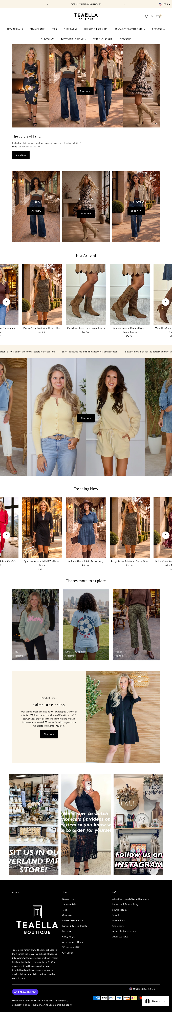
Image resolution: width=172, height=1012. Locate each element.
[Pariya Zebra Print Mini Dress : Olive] (42, 294)
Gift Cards (125, 39)
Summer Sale (37, 29)
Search (115, 915)
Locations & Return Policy (125, 904)
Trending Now (86, 489)
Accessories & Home (72, 39)
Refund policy (18, 1000)
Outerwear (70, 29)
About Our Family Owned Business (130, 899)
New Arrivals (15, 29)
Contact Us (118, 926)
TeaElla (34, 1005)
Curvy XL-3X (47, 39)
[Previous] (47, 4)
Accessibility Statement (124, 931)
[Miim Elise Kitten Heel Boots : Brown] (86, 294)
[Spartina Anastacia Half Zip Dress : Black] (42, 527)
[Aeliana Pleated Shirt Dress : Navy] (86, 527)
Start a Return (119, 910)
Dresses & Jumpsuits (96, 29)
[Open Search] (146, 16)
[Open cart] (158, 16)
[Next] (124, 4)
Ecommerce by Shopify (60, 1005)
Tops (54, 29)
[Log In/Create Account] (152, 16)
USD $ (165, 4)
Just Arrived (86, 256)
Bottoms (157, 29)
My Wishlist (118, 920)
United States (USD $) (144, 989)
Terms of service (33, 1000)
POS (41, 1005)
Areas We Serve (120, 936)
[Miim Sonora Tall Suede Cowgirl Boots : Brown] (130, 294)
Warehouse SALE (102, 39)
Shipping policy (62, 1000)
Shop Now (85, 84)
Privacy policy (48, 1000)
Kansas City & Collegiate (129, 29)
